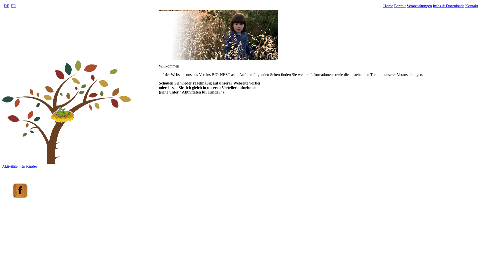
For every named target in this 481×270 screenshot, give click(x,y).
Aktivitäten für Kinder (19, 166)
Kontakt (471, 6)
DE (6, 6)
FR (13, 6)
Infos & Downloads (448, 6)
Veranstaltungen (419, 6)
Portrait (400, 6)
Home (388, 6)
